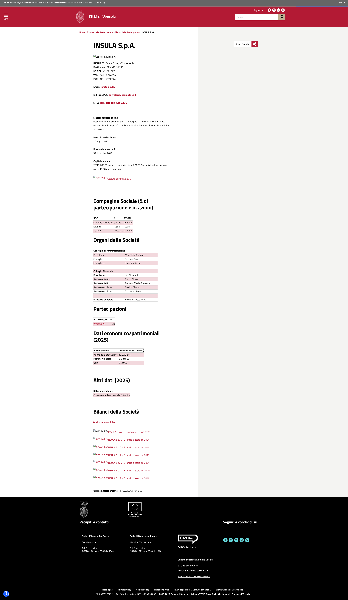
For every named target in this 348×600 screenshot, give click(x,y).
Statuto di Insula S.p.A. (119, 178)
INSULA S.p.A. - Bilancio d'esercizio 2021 (129, 463)
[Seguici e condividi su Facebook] (225, 540)
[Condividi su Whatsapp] (247, 540)
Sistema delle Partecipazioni (100, 32)
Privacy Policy (124, 589)
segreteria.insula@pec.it (122, 95)
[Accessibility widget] (6, 594)
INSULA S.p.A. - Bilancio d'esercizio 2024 (129, 440)
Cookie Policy (99, 2)
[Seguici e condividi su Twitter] (231, 540)
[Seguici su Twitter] (278, 10)
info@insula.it (109, 87)
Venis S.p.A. (99, 324)
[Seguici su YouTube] (283, 10)
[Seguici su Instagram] (274, 10)
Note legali (107, 589)
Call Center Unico (187, 547)
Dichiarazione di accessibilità (229, 589)
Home (82, 32)
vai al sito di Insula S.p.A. (113, 103)
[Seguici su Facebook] (269, 10)
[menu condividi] (254, 44)
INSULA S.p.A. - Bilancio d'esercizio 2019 (129, 478)
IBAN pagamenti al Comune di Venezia (192, 589)
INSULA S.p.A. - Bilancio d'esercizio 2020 (129, 470)
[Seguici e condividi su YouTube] (242, 540)
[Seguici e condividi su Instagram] (236, 540)
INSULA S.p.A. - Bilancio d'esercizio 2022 (129, 455)
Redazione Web (161, 589)
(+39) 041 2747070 (189, 565)
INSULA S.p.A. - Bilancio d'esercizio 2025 (129, 432)
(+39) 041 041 (88, 551)
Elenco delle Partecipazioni (127, 32)
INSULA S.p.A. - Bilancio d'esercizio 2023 (129, 447)
